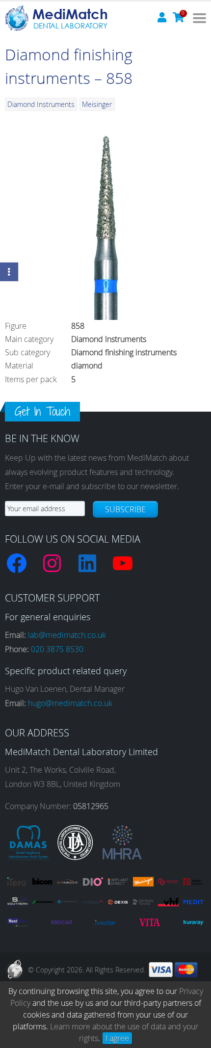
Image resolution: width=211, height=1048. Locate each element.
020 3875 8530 (57, 649)
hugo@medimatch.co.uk (70, 703)
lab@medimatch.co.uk (67, 634)
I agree (117, 1038)
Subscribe (125, 509)
